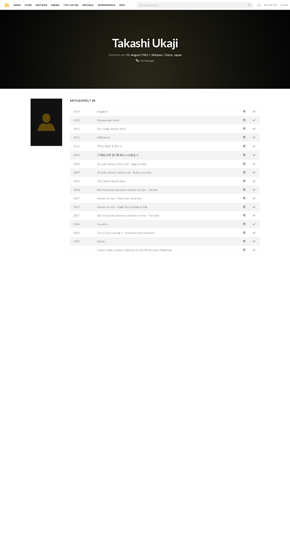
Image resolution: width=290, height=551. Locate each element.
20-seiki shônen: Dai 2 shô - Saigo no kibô (121, 164)
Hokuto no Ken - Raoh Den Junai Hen (119, 198)
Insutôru (102, 224)
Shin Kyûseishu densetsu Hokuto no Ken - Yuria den (128, 215)
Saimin (101, 241)
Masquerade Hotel (108, 120)
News (17, 5)
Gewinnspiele (106, 5)
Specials (88, 5)
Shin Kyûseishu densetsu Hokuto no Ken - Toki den (127, 189)
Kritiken (41, 5)
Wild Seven (103, 137)
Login (284, 5)
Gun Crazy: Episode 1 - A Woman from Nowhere (126, 232)
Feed (122, 5)
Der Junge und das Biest (111, 128)
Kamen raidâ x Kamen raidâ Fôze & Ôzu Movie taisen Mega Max (134, 250)
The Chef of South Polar (111, 181)
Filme (28, 5)
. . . (131, 4)
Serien (55, 5)
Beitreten (270, 5)
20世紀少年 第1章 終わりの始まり (118, 155)
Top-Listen (71, 5)
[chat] (259, 5)
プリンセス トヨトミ (110, 146)
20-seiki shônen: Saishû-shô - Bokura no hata (124, 172)
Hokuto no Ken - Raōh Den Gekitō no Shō (122, 207)
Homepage (146, 60)
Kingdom (102, 111)
